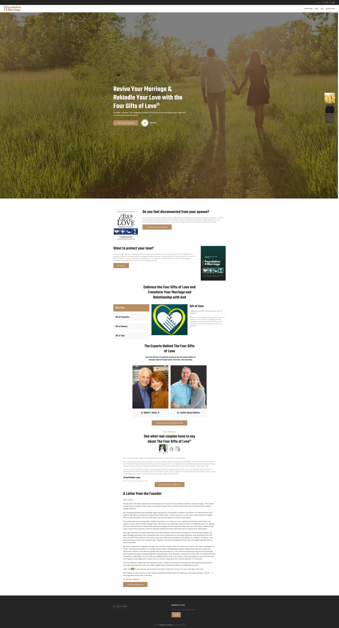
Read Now (121, 266)
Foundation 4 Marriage (166, 625)
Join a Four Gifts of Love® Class (169, 484)
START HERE (308, 9)
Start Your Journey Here (125, 123)
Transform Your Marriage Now (157, 227)
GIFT (322, 9)
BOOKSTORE (330, 9)
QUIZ (316, 9)
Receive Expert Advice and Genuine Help (169, 423)
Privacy (318, 2)
